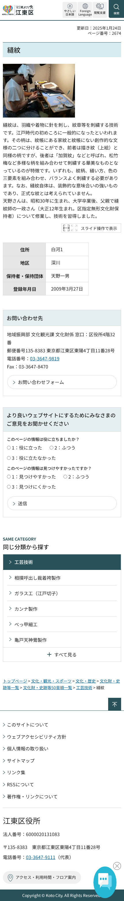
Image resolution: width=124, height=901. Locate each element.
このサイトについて (27, 724)
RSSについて (20, 784)
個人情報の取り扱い (27, 748)
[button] (85, 10)
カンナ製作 (25, 608)
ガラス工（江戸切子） (37, 593)
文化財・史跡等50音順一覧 (47, 687)
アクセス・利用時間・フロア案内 (46, 877)
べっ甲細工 (25, 624)
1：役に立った (27, 447)
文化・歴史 (86, 681)
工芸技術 (23, 561)
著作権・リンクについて (32, 796)
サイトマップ (21, 760)
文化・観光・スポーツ (51, 681)
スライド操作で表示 (99, 228)
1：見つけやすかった (34, 476)
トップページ (15, 681)
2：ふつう (65, 447)
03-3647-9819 (44, 358)
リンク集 (16, 772)
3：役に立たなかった (34, 457)
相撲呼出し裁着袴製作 (37, 577)
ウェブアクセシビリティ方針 (36, 736)
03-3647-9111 (40, 857)
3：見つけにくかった (34, 486)
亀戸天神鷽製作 (30, 639)
